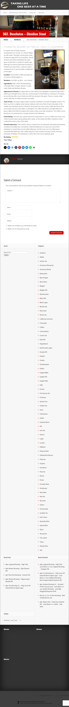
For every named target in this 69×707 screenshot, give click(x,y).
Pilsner (42, 476)
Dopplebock (44, 344)
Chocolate (43, 323)
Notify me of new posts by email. (18, 229)
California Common (46, 319)
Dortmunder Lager (46, 348)
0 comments (55, 46)
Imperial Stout (44, 422)
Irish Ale (42, 430)
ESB (41, 385)
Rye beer (43, 501)
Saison (42, 505)
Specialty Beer (44, 521)
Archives (7, 620)
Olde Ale (42, 459)
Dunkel (42, 360)
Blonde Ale (43, 307)
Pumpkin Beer (44, 484)
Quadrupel (43, 488)
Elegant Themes (46, 695)
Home (5, 12)
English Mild (44, 381)
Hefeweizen (44, 414)
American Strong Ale (47, 265)
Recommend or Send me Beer (18, 12)
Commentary (44, 331)
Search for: (7, 252)
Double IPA (43, 352)
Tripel (41, 542)
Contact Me (32, 12)
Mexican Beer (44, 451)
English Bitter (44, 373)
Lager (42, 439)
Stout (41, 529)
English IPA (43, 377)
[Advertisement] (17, 643)
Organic (42, 463)
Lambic (42, 443)
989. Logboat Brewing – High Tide (16, 564)
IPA (41, 426)
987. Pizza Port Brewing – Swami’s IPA (17, 575)
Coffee (42, 327)
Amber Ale (43, 261)
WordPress (65, 695)
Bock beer (43, 311)
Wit (41, 550)
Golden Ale (43, 406)
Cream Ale (43, 335)
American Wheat (45, 269)
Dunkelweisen (44, 364)
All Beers (17, 39)
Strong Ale (43, 534)
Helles (42, 418)
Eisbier (42, 368)
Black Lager (44, 302)
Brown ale (43, 315)
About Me (41, 12)
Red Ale (42, 496)
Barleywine (43, 273)
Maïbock (42, 447)
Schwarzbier (44, 509)
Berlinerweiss (44, 294)
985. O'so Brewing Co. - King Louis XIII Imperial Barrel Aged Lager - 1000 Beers (52, 575)
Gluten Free (43, 401)
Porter (42, 480)
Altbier (42, 257)
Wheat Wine (44, 546)
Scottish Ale (44, 513)
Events (42, 389)
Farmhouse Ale (45, 393)
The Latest (43, 538)
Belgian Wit (43, 290)
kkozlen (21, 46)
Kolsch (42, 434)
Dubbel (42, 356)
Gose (41, 410)
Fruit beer (43, 397)
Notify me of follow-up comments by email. (22, 226)
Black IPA (43, 298)
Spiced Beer (44, 525)
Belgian (42, 286)
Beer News (43, 282)
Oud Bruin (43, 468)
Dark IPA (42, 340)
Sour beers (43, 517)
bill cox (42, 595)
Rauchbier (43, 492)
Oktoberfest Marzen (46, 455)
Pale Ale (42, 472)
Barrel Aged (44, 278)
